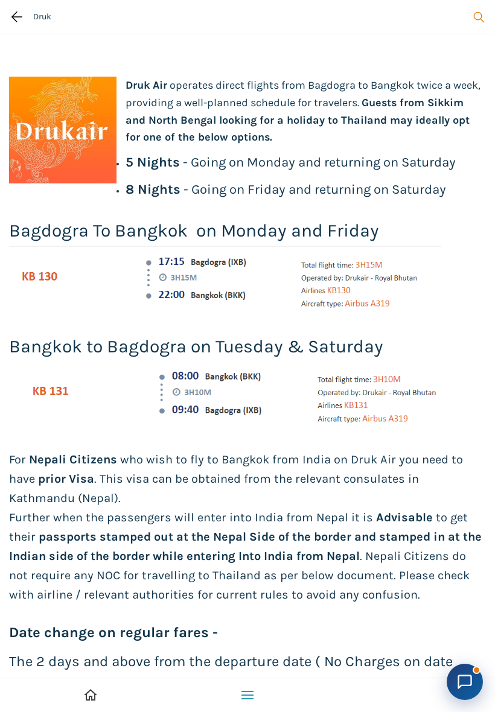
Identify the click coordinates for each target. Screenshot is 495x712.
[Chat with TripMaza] (465, 682)
